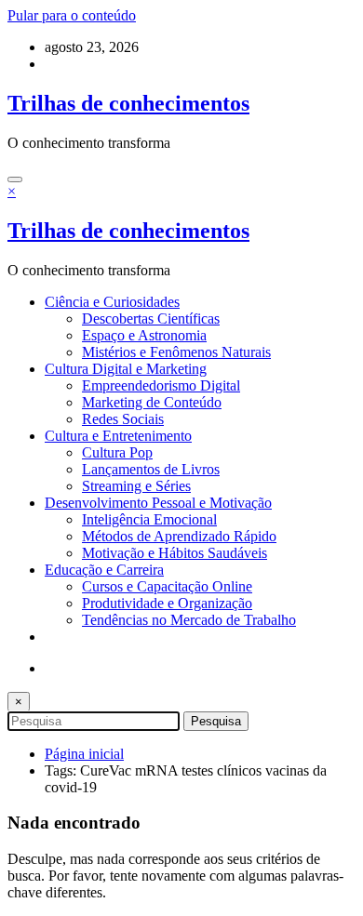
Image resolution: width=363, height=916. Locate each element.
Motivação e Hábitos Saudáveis (174, 553)
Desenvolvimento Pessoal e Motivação (158, 503)
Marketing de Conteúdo (152, 402)
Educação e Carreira (104, 569)
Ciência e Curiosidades (112, 302)
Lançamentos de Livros (151, 469)
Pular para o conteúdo (71, 15)
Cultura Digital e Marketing (126, 369)
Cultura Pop (117, 452)
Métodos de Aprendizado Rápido (179, 536)
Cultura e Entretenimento (118, 436)
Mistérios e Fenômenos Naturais (176, 352)
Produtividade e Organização (167, 603)
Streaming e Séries (136, 486)
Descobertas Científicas (151, 318)
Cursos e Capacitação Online (167, 586)
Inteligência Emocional (149, 519)
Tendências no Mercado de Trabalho (189, 620)
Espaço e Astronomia (144, 335)
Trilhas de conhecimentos (128, 103)
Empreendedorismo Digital (161, 385)
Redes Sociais (123, 419)
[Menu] (14, 179)
